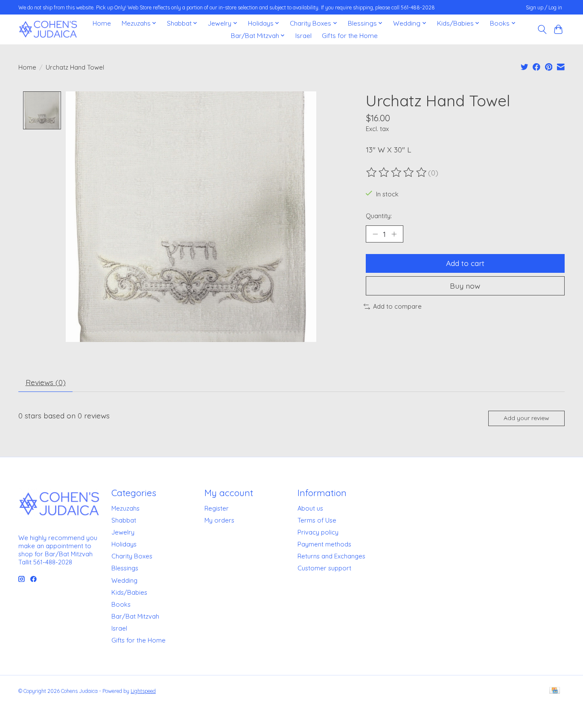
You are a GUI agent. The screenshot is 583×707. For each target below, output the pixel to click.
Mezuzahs (125, 508)
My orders (219, 520)
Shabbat (123, 520)
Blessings (124, 568)
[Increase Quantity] (394, 234)
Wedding (124, 580)
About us (310, 508)
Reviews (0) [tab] (46, 382)
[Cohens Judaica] (47, 29)
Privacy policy (317, 532)
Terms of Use (316, 520)
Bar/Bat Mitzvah (135, 616)
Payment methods (324, 544)
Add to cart (465, 263)
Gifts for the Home (350, 36)
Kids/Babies (129, 592)
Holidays (124, 544)
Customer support (324, 568)
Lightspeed (143, 691)
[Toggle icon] (542, 29)
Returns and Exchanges (331, 556)
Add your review (526, 418)
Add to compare (397, 306)
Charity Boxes (131, 556)
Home (102, 23)
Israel (303, 36)
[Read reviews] (397, 172)
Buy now (465, 285)
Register (216, 508)
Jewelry (122, 532)
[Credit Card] (554, 691)
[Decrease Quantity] (375, 234)
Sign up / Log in (544, 7)
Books (121, 604)
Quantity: (379, 216)
